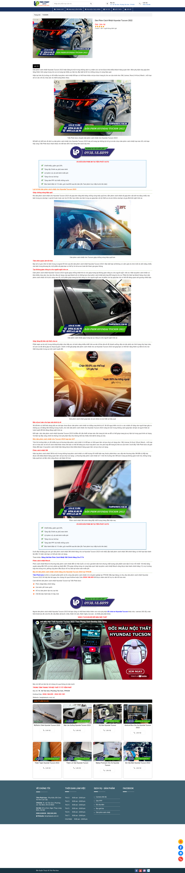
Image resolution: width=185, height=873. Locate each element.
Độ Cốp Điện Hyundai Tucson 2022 (137, 763)
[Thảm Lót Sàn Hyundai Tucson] (77, 751)
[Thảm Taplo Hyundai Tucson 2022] (47, 751)
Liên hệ (128, 9)
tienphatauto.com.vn (51, 816)
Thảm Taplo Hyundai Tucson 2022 (47, 763)
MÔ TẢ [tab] (36, 66)
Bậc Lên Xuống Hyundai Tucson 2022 (77, 725)
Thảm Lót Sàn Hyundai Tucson (77, 763)
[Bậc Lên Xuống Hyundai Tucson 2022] (77, 714)
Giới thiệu (118, 9)
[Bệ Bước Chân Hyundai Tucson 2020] (47, 714)
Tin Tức (107, 9)
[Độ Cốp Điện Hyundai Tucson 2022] (138, 751)
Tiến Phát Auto (41, 797)
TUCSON (45, 15)
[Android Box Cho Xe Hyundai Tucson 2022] (138, 714)
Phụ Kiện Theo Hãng (93, 9)
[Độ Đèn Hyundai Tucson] (107, 714)
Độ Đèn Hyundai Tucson (107, 725)
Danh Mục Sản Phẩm (75, 9)
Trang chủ (60, 9)
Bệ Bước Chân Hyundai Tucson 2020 (47, 725)
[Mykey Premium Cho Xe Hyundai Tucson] (107, 751)
